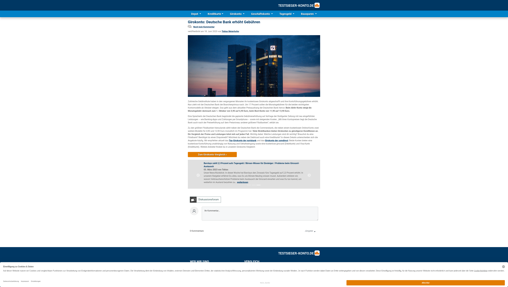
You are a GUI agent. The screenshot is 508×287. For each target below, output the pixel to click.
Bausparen (307, 13)
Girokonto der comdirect (276, 140)
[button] (198, 175)
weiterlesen (242, 182)
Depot (195, 13)
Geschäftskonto (261, 13)
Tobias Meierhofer (230, 31)
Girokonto (236, 13)
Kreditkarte (214, 13)
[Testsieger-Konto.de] (299, 5)
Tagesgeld (285, 13)
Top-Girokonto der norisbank (242, 140)
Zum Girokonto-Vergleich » (212, 154)
